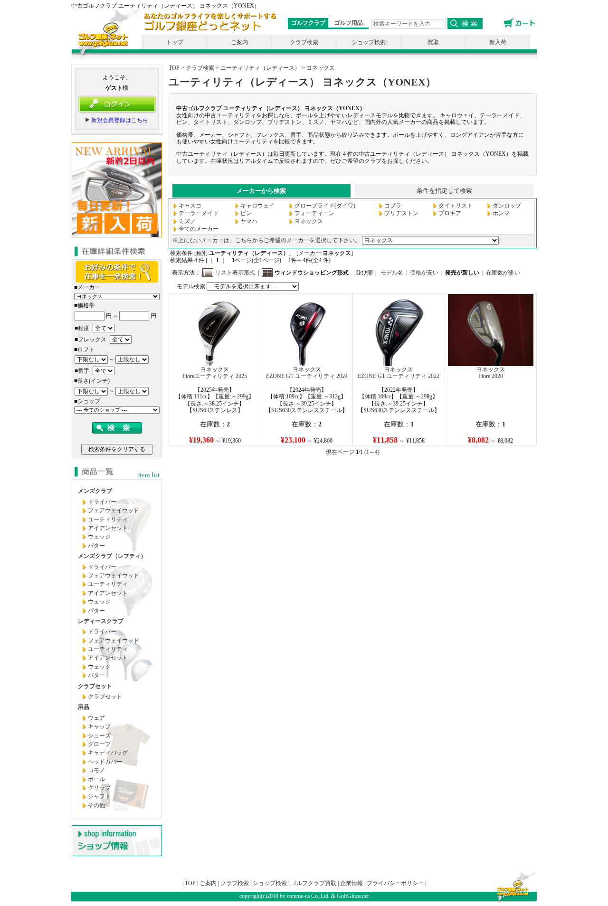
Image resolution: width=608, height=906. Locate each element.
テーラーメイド (198, 213)
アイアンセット (108, 528)
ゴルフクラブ (308, 22)
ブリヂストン (401, 213)
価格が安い (424, 272)
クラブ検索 (304, 42)
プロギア (449, 213)
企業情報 (351, 883)
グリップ (99, 787)
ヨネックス (320, 68)
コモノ (96, 770)
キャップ (99, 726)
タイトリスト (455, 205)
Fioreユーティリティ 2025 (214, 376)
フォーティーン (314, 213)
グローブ (99, 744)
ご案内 (239, 42)
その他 (96, 805)
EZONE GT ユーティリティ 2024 (307, 376)
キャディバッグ (108, 752)
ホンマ (501, 213)
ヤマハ (248, 221)
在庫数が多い (503, 272)
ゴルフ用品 (348, 22)
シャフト (99, 796)
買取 (433, 42)
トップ (174, 42)
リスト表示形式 (235, 272)
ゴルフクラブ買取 (313, 883)
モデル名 (391, 272)
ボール (96, 779)
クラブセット (105, 696)
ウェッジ (99, 536)
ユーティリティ (108, 519)
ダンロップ (507, 205)
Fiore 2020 (490, 376)
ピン (246, 213)
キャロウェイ (257, 205)
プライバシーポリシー (395, 883)
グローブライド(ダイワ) (324, 205)
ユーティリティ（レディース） (260, 68)
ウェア (96, 718)
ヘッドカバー (105, 761)
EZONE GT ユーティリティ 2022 (398, 376)
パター (96, 545)
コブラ (392, 205)
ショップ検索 (369, 42)
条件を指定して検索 (444, 190)
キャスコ (190, 205)
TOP (174, 68)
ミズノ (187, 221)
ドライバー (102, 502)
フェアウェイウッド (113, 510)
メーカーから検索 (261, 190)
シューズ (99, 735)
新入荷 (497, 42)
